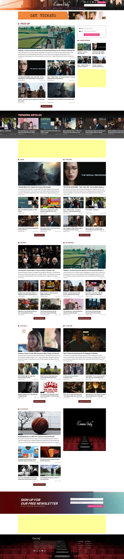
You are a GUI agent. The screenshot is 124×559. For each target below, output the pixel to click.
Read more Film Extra (39, 484)
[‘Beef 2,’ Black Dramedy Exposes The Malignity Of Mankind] (84, 340)
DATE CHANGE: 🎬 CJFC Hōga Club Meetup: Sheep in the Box (26, 376)
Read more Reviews (39, 318)
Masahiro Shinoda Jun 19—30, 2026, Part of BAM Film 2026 (28, 395)
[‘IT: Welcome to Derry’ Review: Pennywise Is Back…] (73, 369)
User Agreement (88, 543)
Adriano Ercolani (66, 379)
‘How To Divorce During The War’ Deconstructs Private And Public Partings (48, 313)
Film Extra (80, 8)
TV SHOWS (69, 325)
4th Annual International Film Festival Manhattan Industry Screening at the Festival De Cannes (27, 461)
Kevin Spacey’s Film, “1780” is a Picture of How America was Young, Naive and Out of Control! (27, 132)
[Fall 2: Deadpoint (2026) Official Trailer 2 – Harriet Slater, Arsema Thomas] (96, 123)
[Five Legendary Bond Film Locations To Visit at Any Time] (50, 470)
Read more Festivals (39, 401)
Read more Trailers (84, 235)
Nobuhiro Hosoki (21, 80)
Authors (86, 549)
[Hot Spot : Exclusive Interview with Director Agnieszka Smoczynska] (32, 90)
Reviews (55, 8)
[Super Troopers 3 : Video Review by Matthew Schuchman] (50, 285)
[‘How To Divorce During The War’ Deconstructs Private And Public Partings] (50, 304)
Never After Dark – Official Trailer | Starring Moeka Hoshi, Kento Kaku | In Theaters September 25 (95, 230)
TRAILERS (69, 159)
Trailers (60, 8)
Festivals (67, 8)
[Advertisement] (92, 78)
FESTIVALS (23, 325)
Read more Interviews (84, 318)
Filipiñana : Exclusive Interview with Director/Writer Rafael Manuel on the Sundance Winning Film (46, 50)
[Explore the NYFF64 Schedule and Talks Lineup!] (28, 202)
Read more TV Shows (85, 401)
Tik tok (95, 2)
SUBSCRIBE (102, 2)
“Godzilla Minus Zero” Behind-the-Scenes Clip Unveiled (60, 99)
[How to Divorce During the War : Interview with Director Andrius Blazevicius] (96, 304)
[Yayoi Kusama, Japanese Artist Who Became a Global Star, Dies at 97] (50, 202)
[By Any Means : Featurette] (96, 202)
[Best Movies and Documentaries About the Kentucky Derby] (50, 452)
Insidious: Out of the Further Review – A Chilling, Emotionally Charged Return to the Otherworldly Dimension (28, 294)
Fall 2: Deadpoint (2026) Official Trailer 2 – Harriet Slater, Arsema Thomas (95, 132)
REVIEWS (23, 242)
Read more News (39, 235)
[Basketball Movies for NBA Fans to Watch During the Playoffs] (39, 423)
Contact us (87, 551)
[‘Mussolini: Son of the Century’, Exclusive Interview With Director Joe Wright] (96, 387)
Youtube (93, 2)
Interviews (48, 8)
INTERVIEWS (70, 242)
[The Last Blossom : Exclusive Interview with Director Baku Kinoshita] (73, 304)
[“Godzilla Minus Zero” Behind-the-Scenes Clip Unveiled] (61, 90)
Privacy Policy (88, 545)
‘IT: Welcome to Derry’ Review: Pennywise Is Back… (70, 376)
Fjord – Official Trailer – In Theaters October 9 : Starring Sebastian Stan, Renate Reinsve (61, 77)
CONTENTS (88, 541)
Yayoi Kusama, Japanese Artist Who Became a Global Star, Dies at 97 (49, 210)
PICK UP (25, 23)
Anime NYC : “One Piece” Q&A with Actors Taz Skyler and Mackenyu (94, 293)
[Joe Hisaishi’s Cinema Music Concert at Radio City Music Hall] (39, 257)
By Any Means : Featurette (92, 209)
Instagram (87, 2)
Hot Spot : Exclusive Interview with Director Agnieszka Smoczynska (31, 100)
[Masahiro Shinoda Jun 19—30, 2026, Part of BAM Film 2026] (28, 387)
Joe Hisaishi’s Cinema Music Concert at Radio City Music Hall (36, 270)
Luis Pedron (20, 57)
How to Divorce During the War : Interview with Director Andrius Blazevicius (93, 313)
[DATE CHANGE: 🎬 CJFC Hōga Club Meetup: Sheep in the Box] (28, 369)
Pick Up (19, 74)
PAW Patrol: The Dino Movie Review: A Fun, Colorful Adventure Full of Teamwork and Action (27, 313)
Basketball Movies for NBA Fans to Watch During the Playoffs (36, 436)
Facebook (85, 2)
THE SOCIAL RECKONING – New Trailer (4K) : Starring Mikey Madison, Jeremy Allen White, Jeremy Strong (31, 77)
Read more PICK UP (46, 106)
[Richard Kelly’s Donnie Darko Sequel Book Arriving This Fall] (73, 123)
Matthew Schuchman (44, 296)
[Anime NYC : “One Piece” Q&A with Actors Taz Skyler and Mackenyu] (96, 285)
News (42, 8)
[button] (106, 126)
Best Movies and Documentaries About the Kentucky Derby (49, 460)
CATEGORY (81, 541)
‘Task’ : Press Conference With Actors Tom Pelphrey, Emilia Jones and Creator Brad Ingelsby (73, 396)
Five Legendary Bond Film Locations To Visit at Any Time (50, 478)
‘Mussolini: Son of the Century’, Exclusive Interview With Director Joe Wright (96, 395)
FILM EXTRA (24, 409)
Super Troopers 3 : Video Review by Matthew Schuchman (49, 293)
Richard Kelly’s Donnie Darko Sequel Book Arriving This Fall (72, 131)
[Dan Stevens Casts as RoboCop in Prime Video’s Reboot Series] (51, 123)
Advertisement (88, 547)
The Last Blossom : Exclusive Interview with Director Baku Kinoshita (72, 312)
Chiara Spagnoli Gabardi (44, 314)
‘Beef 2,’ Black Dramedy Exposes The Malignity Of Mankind (80, 353)
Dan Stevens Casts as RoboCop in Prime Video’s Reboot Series (51, 131)
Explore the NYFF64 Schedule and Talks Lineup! (27, 210)
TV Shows (73, 8)
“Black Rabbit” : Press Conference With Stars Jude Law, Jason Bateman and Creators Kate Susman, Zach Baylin (95, 377)
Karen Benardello (21, 296)
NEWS (22, 159)
